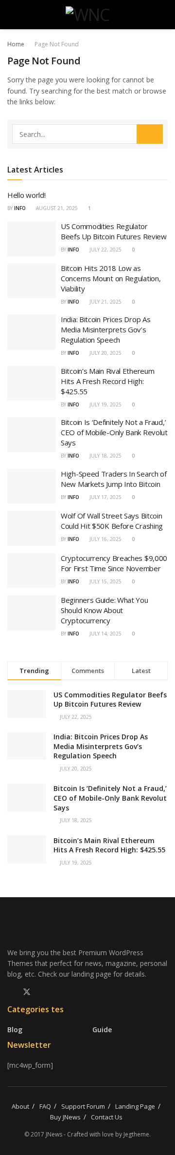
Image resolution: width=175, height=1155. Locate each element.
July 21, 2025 (105, 301)
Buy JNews (65, 1117)
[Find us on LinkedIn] (43, 992)
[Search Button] (163, 14)
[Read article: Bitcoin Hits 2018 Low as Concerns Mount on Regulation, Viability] (31, 280)
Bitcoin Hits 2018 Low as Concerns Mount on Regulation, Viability (110, 278)
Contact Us (106, 1117)
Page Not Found (57, 44)
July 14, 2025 (105, 633)
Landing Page (135, 1106)
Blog (14, 1029)
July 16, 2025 (105, 539)
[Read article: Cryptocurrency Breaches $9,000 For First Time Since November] (31, 570)
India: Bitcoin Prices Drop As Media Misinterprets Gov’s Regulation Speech (105, 329)
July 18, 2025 (105, 455)
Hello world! (26, 195)
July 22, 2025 (105, 249)
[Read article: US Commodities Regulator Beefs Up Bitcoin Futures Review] (31, 238)
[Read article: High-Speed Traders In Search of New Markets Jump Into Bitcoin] (31, 486)
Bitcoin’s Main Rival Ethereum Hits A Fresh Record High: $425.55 (107, 381)
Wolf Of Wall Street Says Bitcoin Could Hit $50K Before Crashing (112, 521)
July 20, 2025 (105, 352)
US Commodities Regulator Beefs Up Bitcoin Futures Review (114, 231)
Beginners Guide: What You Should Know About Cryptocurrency (104, 610)
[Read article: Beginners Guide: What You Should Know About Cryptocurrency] (31, 612)
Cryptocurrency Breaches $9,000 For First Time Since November (114, 563)
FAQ (45, 1106)
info (20, 208)
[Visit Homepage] (88, 14)
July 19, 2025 (105, 404)
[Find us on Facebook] (10, 992)
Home (15, 44)
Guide (102, 1029)
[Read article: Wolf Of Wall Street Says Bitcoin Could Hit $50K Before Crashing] (31, 528)
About (20, 1106)
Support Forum (83, 1106)
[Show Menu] (11, 14)
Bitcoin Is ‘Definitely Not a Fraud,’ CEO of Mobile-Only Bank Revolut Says (114, 432)
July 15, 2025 (105, 581)
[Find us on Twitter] (27, 992)
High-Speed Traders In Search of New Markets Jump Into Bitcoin (114, 479)
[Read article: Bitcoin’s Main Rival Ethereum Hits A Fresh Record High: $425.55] (31, 383)
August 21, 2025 (56, 208)
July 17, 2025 (105, 497)
